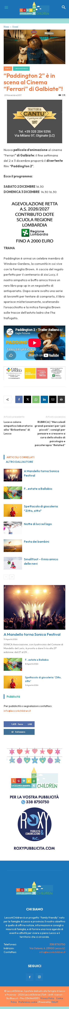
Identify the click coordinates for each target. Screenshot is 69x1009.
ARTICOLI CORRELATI (20, 457)
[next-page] (12, 577)
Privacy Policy (47, 998)
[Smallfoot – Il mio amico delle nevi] (13, 563)
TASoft (54, 1002)
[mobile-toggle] (6, 7)
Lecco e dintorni (21, 68)
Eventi (15, 27)
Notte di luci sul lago (38, 524)
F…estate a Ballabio (38, 488)
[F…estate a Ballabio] (13, 492)
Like (30, 724)
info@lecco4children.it (17, 710)
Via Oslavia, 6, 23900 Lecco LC (47, 948)
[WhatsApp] (36, 399)
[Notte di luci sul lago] (13, 528)
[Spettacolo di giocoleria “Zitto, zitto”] (13, 510)
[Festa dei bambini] (13, 545)
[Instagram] (39, 977)
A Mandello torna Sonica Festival (32, 634)
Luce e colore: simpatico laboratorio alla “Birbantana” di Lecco (18, 427)
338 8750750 (57, 944)
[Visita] (34, 121)
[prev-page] (6, 577)
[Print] (61, 399)
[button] (64, 7)
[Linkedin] (44, 399)
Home (6, 27)
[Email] (52, 399)
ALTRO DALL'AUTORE (19, 461)
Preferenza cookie (27, 1002)
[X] (27, 399)
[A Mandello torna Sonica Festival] (13, 475)
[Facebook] (19, 399)
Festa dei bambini (36, 541)
